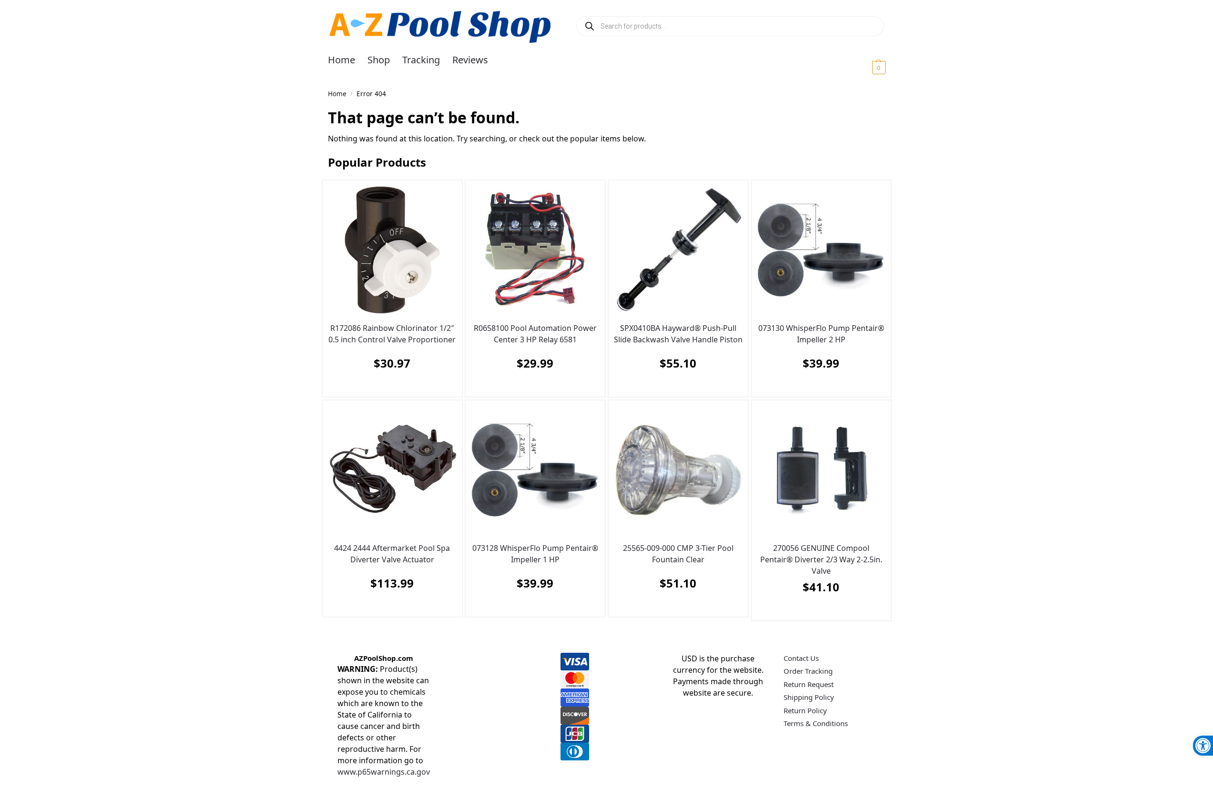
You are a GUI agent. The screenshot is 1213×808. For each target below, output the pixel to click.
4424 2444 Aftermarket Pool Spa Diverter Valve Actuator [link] (392, 554)
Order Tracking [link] (808, 671)
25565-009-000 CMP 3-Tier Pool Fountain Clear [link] (678, 554)
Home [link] (337, 94)
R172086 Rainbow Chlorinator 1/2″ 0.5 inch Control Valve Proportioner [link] (392, 334)
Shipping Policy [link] (809, 697)
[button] (867, 67)
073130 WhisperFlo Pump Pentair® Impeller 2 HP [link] (821, 334)
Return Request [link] (809, 684)
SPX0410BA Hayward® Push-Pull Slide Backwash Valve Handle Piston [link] (678, 334)
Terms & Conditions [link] (816, 723)
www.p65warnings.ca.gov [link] (383, 772)
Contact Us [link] (801, 658)
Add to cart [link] (389, 386)
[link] (1203, 746)
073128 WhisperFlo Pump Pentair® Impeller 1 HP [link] (535, 554)
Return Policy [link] (805, 710)
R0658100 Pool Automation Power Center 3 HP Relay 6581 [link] (535, 334)
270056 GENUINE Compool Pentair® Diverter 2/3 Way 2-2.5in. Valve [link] (821, 559)
